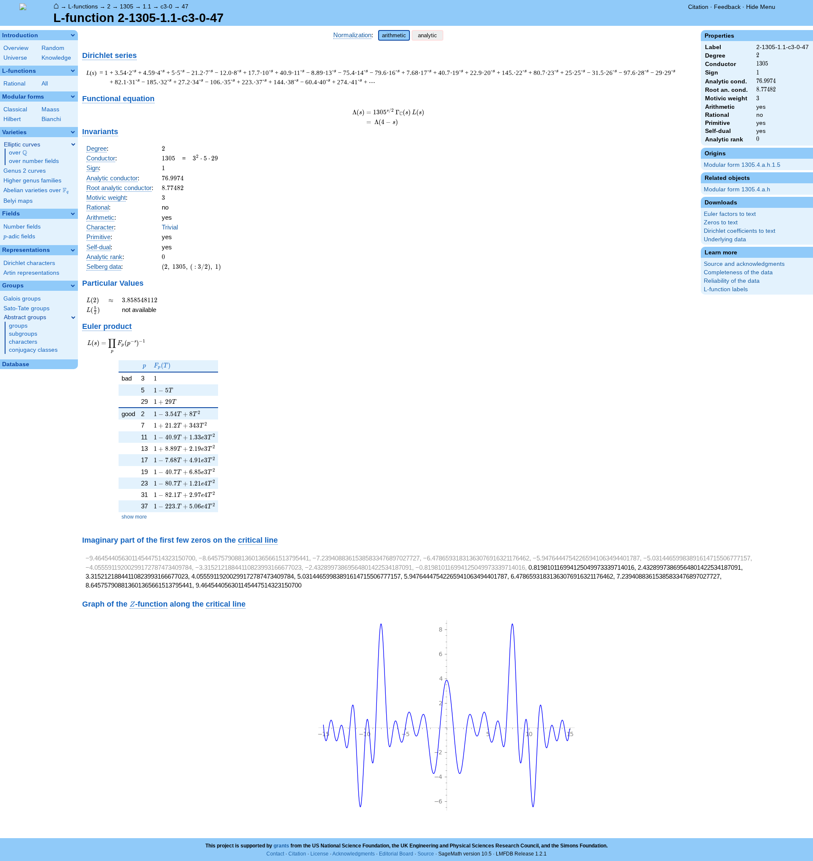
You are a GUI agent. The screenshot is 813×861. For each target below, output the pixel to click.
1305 (126, 6)
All (44, 83)
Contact (275, 854)
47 (185, 6)
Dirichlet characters (29, 263)
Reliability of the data (732, 281)
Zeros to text (721, 222)
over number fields (34, 161)
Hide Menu (760, 6)
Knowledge (56, 58)
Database (15, 364)
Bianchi (51, 119)
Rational (14, 83)
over (18, 153)
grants (281, 846)
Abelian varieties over (36, 190)
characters (23, 342)
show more (134, 517)
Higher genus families (32, 180)
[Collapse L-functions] (72, 70)
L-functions (83, 6)
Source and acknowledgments (744, 264)
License (319, 854)
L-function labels (726, 289)
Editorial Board (396, 854)
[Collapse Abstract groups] (73, 317)
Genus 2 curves (24, 171)
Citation (698, 6)
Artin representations (31, 273)
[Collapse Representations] (72, 250)
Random (52, 48)
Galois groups (22, 298)
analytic (427, 35)
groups (18, 326)
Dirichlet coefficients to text (739, 231)
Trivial (170, 227)
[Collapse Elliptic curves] (73, 144)
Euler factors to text (730, 214)
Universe (15, 58)
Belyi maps (18, 201)
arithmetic (394, 35)
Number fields (22, 227)
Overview (15, 48)
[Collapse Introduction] (72, 35)
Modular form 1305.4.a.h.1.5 (742, 165)
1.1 (147, 6)
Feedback (727, 6)
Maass (50, 109)
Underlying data (725, 239)
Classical (15, 109)
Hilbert (12, 119)
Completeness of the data (738, 272)
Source (426, 854)
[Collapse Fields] (72, 213)
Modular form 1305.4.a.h (737, 189)
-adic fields (19, 236)
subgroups (23, 334)
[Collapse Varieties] (72, 132)
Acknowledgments (353, 854)
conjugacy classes (33, 350)
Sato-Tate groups (26, 308)
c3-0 (166, 6)
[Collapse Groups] (72, 285)
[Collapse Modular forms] (72, 96)
